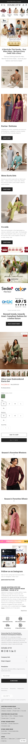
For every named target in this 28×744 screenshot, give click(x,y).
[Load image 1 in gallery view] (14, 350)
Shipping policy (20, 688)
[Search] (5, 5)
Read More (24, 610)
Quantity (3, 424)
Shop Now (7, 138)
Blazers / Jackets (6, 710)
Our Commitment (14, 323)
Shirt (11, 716)
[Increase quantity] (8, 428)
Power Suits (16, 710)
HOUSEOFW (7, 699)
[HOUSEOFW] (14, 5)
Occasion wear (6, 726)
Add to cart (14, 434)
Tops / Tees (17, 708)
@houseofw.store (8, 579)
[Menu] (1, 5)
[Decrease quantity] (2, 428)
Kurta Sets (4, 723)
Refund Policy (4, 690)
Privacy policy (13, 688)
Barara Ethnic (6, 387)
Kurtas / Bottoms (13, 723)
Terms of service (4, 688)
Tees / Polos (4, 716)
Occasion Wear (6, 733)
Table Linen (12, 738)
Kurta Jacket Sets (13, 731)
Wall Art (4, 741)
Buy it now (14, 440)
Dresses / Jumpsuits (6, 708)
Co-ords (24, 710)
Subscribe (14, 680)
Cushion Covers (21, 738)
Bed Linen (4, 738)
